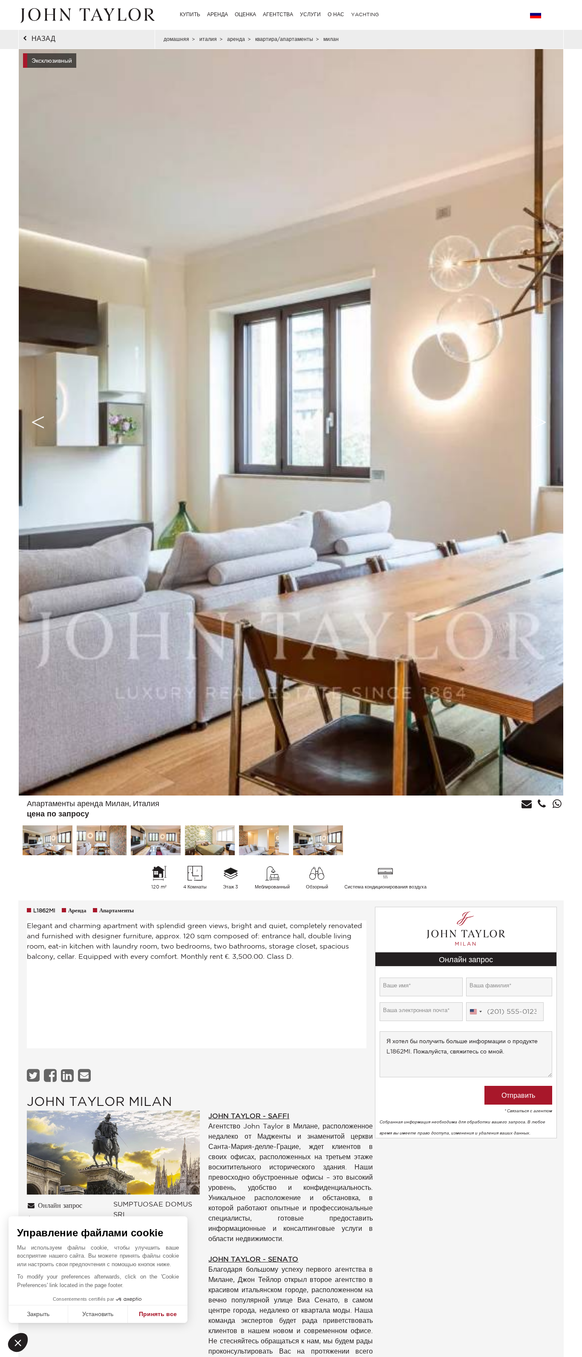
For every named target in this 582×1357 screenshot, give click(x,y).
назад (43, 38)
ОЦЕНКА (245, 14)
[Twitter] (34, 1075)
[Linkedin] (68, 1075)
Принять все (158, 1314)
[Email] (85, 1075)
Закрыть (38, 1314)
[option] (291, 422)
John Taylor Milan (99, 1101)
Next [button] (540, 422)
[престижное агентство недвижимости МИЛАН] (113, 1155)
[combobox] (475, 1012)
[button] (18, 1342)
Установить (97, 1314)
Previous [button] (38, 422)
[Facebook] (51, 1075)
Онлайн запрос (59, 1205)
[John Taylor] (86, 14)
